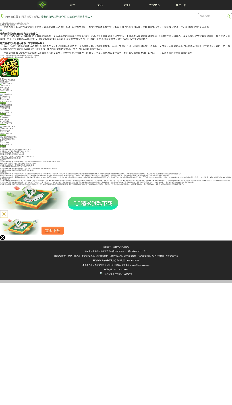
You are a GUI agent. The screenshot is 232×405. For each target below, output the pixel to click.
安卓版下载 (3, 80)
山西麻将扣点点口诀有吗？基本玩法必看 (13, 170)
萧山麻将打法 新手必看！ (8, 154)
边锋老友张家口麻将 (6, 128)
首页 (72, 5)
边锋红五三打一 (5, 86)
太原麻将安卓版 (5, 96)
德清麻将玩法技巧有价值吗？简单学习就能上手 (21, 57)
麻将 (32, 27)
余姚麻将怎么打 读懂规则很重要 (10, 151)
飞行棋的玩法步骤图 (6, 158)
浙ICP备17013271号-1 (137, 251)
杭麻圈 (9, 25)
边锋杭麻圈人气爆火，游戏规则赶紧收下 (13, 156)
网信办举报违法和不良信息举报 (107, 260)
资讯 (100, 5)
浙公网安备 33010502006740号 (118, 274)
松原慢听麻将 (4, 118)
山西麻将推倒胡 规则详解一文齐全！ (12, 167)
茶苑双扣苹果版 (5, 107)
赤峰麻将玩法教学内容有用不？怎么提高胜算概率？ (22, 55)
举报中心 (154, 5)
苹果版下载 (11, 80)
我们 (127, 5)
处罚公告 (181, 5)
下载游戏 (3, 92)
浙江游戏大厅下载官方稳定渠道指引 (11, 149)
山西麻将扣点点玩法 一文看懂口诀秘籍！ (13, 165)
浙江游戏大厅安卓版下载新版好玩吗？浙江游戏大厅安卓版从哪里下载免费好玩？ (26, 162)
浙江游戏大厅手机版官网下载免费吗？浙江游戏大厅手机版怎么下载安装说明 (24, 168)
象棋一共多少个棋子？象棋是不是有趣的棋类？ (15, 163)
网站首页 (26, 16)
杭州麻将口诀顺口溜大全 (8, 153)
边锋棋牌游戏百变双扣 (7, 139)
